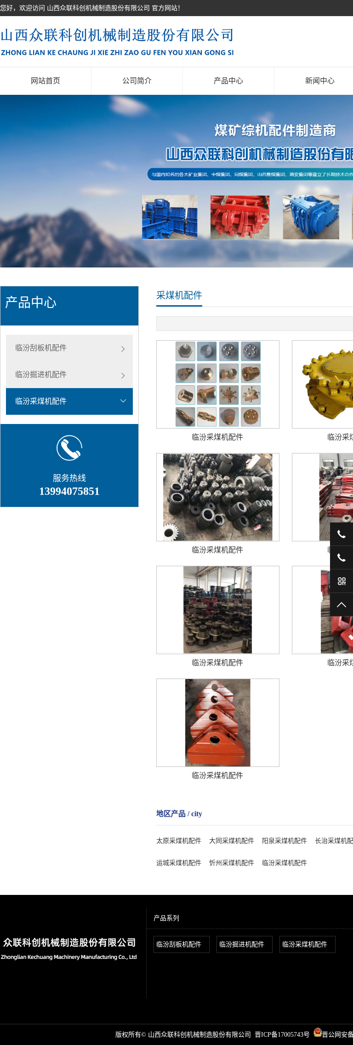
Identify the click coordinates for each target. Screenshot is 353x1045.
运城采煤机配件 (178, 862)
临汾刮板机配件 (41, 348)
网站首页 (45, 81)
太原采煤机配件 (178, 840)
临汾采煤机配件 (41, 401)
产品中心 (228, 81)
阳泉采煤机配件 (284, 840)
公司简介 (137, 81)
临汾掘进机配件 (41, 374)
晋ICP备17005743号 (282, 1034)
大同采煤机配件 (231, 840)
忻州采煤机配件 (231, 862)
